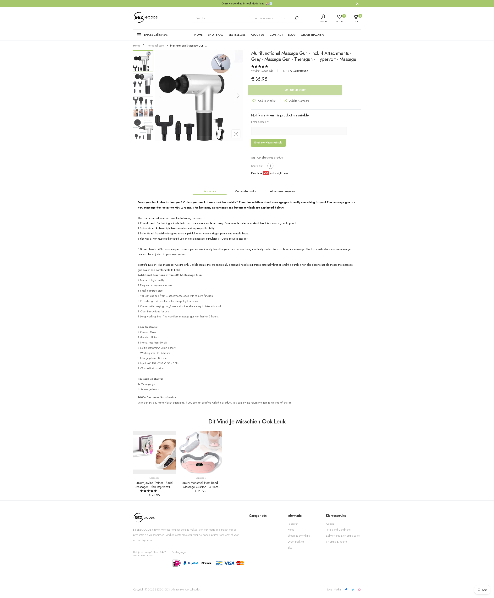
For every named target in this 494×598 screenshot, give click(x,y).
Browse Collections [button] (155, 35)
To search (293, 524)
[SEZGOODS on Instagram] (359, 589)
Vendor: (256, 71)
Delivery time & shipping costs (343, 536)
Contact (330, 524)
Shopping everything (299, 536)
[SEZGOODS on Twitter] (352, 589)
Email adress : (260, 122)
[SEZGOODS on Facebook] (346, 589)
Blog (290, 548)
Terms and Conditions (338, 530)
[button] (238, 95)
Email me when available (268, 142)
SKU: (285, 71)
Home (291, 530)
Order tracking (296, 542)
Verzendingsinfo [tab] (245, 191)
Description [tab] (209, 191)
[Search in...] (296, 18)
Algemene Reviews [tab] (282, 191)
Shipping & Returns (337, 542)
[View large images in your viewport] (236, 134)
